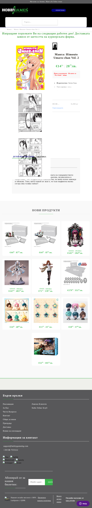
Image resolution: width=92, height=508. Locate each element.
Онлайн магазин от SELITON (75, 499)
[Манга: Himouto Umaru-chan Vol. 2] (30, 89)
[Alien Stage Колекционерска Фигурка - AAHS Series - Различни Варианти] (75, 310)
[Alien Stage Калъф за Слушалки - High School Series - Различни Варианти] (16, 310)
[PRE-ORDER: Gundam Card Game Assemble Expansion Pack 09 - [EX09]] (46, 234)
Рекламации (8, 404)
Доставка (41, 157)
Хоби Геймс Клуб (39, 408)
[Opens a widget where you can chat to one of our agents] (83, 504)
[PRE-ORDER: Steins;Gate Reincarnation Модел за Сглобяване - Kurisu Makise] (46, 272)
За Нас (6, 408)
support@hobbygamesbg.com (15, 446)
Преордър (7, 423)
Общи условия (9, 419)
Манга (9, 29)
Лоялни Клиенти (39, 404)
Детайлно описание (23, 157)
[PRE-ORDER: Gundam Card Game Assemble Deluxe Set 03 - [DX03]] (75, 272)
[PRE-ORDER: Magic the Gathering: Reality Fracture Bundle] (46, 346)
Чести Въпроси (9, 412)
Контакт (6, 416)
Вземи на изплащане (12, 431)
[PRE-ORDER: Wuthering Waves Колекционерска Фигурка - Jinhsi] (16, 272)
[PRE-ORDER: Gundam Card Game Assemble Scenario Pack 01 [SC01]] (16, 234)
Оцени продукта (57, 108)
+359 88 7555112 (60, 10)
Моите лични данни (59, 499)
